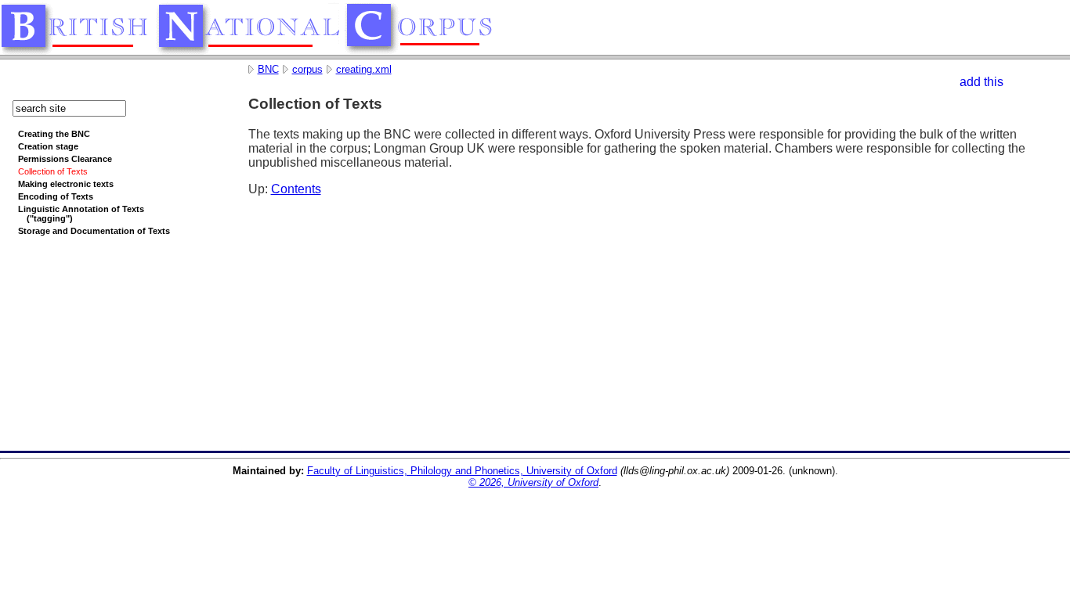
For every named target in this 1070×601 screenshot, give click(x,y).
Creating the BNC (54, 134)
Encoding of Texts (55, 196)
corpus (307, 69)
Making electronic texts (66, 184)
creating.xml (364, 69)
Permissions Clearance (65, 159)
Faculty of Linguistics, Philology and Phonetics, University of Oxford (462, 471)
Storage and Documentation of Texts (94, 231)
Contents (296, 189)
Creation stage (48, 146)
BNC (268, 69)
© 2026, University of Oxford (533, 482)
